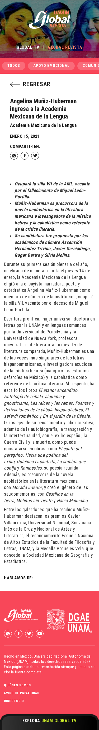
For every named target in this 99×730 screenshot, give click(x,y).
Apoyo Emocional (51, 65)
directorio (14, 701)
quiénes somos (17, 685)
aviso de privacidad (21, 693)
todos (13, 65)
